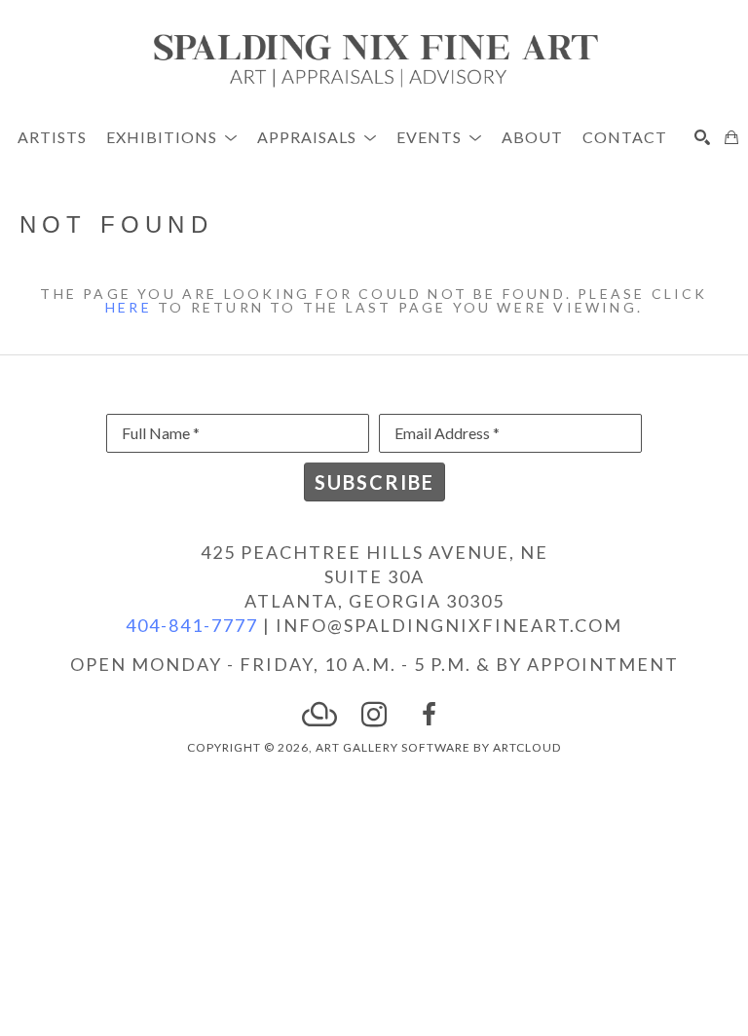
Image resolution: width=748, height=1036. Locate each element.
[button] (172, 137)
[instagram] (374, 714)
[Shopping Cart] (731, 137)
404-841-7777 (192, 625)
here (128, 307)
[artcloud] (319, 714)
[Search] (702, 137)
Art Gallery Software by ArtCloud (438, 747)
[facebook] (428, 714)
